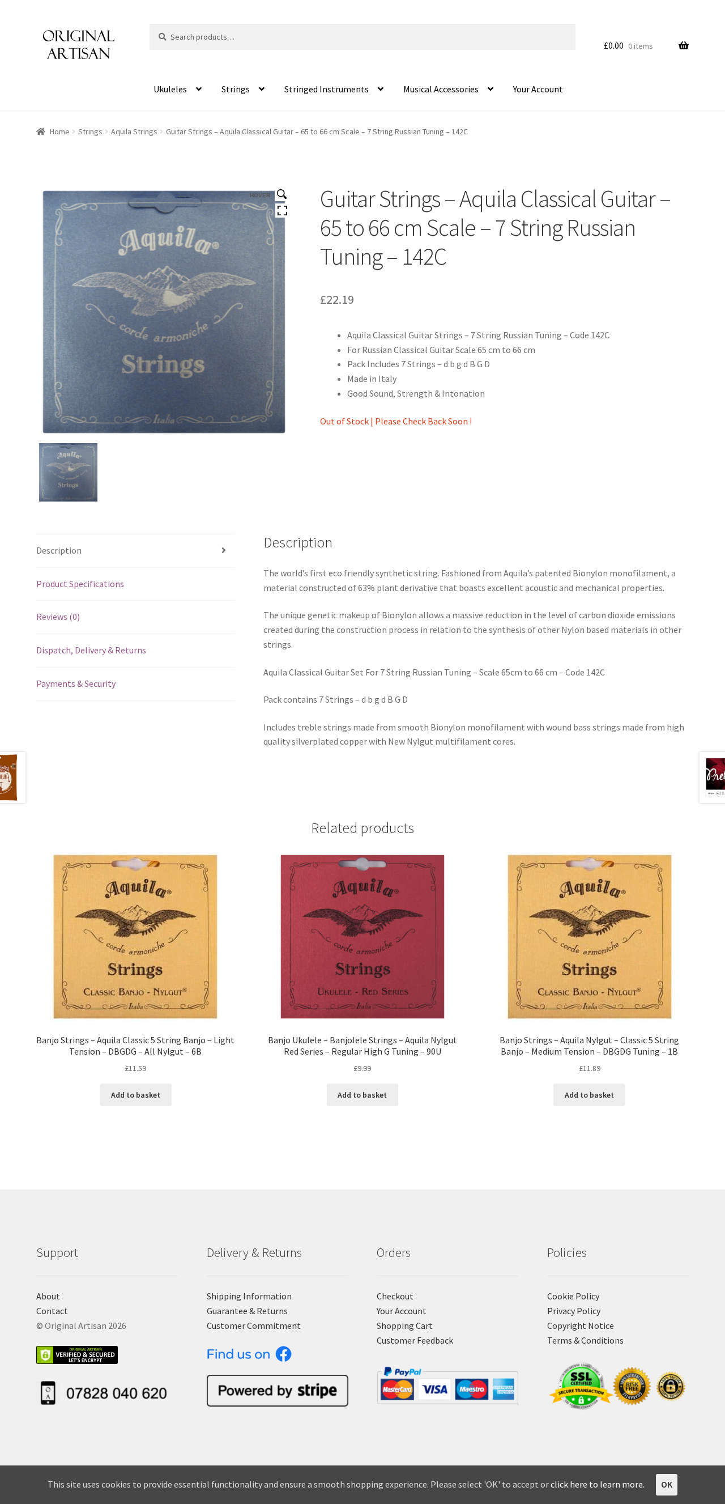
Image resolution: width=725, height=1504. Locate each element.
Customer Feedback (415, 1340)
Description (59, 550)
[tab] (135, 551)
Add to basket (135, 1095)
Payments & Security (76, 683)
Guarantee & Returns (247, 1310)
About (48, 1296)
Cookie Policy (573, 1296)
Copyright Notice (580, 1325)
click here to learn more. (598, 1484)
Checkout (395, 1296)
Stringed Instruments (326, 89)
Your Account (538, 89)
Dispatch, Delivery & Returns (91, 650)
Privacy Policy (573, 1310)
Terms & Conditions (585, 1340)
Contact (52, 1310)
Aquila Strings (134, 131)
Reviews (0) (58, 616)
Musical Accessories (441, 89)
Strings (235, 89)
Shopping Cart (405, 1325)
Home (60, 131)
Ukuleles (170, 89)
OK (666, 1484)
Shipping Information (249, 1296)
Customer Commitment (254, 1325)
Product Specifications (80, 583)
